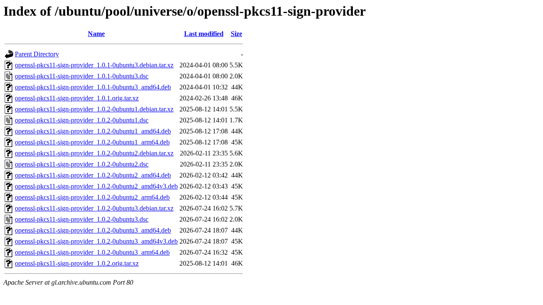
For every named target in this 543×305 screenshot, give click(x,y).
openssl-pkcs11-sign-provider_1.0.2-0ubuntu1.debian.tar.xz (94, 109)
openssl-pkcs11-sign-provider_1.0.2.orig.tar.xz (77, 263)
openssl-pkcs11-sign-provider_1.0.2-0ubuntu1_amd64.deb (93, 131)
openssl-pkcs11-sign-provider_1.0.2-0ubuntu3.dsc (81, 219)
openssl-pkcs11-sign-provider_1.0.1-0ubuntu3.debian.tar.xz (94, 65)
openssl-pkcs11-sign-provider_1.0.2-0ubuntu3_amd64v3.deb (96, 241)
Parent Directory (37, 54)
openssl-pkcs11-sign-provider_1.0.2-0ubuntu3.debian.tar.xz (94, 208)
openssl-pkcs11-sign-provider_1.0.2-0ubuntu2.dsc (81, 164)
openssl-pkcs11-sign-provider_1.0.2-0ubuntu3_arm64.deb (92, 252)
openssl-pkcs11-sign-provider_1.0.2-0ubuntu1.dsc (81, 120)
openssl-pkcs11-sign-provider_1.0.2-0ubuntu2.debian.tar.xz (94, 153)
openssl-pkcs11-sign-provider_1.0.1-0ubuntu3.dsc (81, 76)
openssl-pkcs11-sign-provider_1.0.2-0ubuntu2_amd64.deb (93, 175)
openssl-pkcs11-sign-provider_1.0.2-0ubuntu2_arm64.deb (92, 197)
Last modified (204, 33)
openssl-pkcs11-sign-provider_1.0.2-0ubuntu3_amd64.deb (93, 230)
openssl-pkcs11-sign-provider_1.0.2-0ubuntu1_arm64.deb (92, 142)
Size (236, 33)
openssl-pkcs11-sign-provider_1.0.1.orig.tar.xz (77, 98)
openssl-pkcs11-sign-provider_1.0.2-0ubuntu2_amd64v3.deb (96, 186)
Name (96, 33)
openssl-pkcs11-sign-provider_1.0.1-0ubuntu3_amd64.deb (93, 87)
